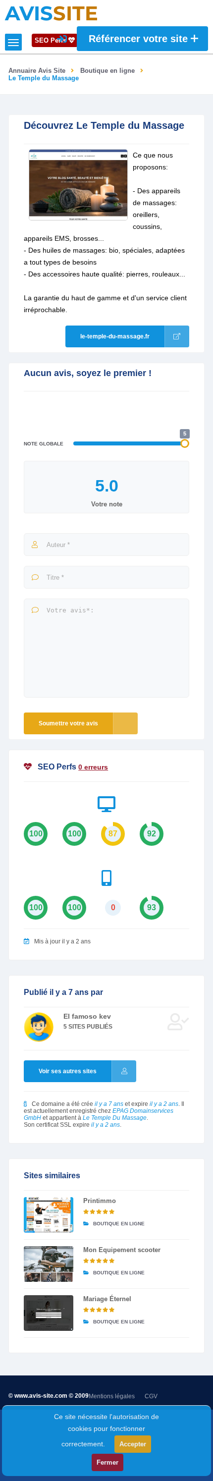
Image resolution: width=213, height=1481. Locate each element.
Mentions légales (112, 1396)
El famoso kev (87, 1016)
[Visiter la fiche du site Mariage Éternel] (48, 1313)
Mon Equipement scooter (121, 1250)
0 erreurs (93, 767)
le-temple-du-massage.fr (115, 336)
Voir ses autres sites (68, 1071)
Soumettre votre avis (68, 723)
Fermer (107, 1462)
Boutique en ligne (107, 70)
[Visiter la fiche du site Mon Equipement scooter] (48, 1264)
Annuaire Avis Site (36, 70)
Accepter (132, 1444)
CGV (151, 1396)
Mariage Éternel (107, 1299)
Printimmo (99, 1201)
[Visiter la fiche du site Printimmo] (48, 1215)
